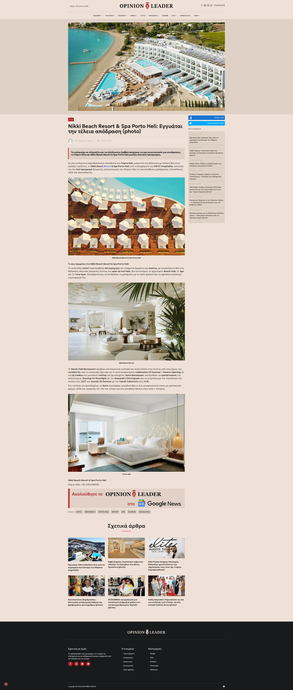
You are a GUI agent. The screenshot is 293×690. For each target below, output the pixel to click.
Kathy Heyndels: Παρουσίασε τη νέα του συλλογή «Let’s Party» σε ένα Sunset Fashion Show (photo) (166, 602)
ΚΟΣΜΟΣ (122, 16)
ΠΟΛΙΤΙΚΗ (109, 16)
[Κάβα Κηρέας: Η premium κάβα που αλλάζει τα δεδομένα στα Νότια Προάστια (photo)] (126, 548)
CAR (173, 16)
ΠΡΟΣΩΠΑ (153, 16)
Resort (107, 166)
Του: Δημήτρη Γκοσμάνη (83, 141)
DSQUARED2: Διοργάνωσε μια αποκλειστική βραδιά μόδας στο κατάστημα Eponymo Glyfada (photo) (124, 603)
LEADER (165, 16)
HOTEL (79, 512)
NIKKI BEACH (90, 512)
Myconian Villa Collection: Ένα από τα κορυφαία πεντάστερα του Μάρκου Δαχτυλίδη (86, 567)
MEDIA (133, 16)
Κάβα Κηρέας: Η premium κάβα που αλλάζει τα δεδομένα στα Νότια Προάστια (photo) (125, 564)
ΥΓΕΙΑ (196, 16)
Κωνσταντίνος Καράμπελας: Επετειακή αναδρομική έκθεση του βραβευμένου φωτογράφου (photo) (85, 602)
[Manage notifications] (6, 684)
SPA (123, 512)
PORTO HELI (103, 512)
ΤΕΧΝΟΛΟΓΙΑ (185, 16)
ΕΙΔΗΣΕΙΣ (97, 16)
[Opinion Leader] (146, 6)
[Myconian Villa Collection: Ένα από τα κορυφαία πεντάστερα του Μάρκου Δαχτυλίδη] (86, 549)
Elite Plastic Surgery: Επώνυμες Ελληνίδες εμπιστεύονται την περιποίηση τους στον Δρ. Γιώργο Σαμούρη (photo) (164, 566)
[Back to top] (286, 683)
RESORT (115, 512)
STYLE (143, 16)
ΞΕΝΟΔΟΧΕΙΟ (144, 512)
